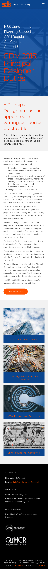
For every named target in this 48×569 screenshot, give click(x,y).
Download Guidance (15, 291)
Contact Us (12, 47)
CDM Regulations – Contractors (24, 453)
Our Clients (12, 42)
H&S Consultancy (17, 27)
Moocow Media (39, 565)
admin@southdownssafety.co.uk (25, 482)
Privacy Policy (18, 565)
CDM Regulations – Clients (24, 339)
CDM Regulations (17, 37)
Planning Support (17, 32)
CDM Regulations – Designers (24, 416)
